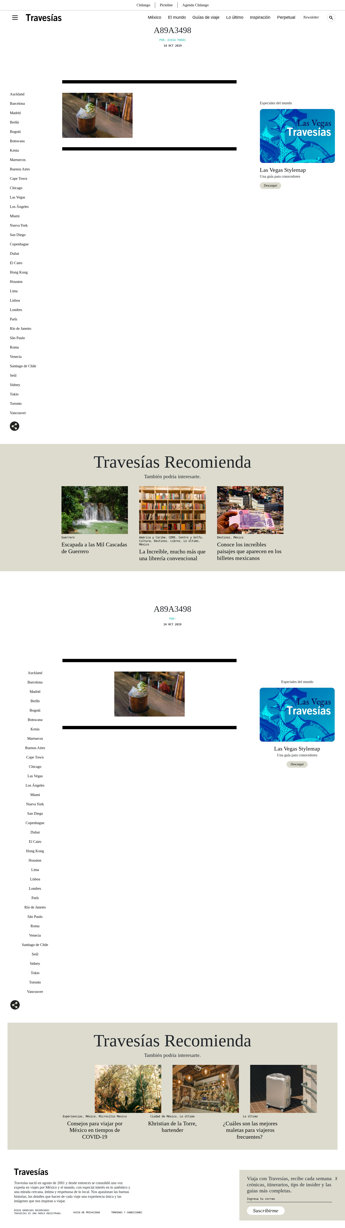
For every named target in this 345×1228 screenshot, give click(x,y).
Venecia (16, 357)
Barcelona (17, 103)
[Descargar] (297, 136)
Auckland (17, 94)
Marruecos (18, 160)
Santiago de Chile (23, 366)
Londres (16, 310)
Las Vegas (17, 197)
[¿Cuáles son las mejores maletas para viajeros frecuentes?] (250, 1089)
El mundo (177, 17)
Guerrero (68, 537)
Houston (16, 282)
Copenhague (19, 244)
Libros (175, 541)
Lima (14, 291)
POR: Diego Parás (172, 40)
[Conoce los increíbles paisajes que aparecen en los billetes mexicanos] (250, 510)
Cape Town (18, 178)
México (154, 17)
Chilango (143, 5)
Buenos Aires (20, 169)
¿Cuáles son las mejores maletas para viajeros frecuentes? (250, 1130)
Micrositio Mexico (113, 1116)
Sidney (15, 385)
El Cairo (16, 263)
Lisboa (15, 300)
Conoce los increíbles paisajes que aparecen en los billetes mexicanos (249, 551)
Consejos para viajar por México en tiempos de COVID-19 (95, 1130)
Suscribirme (265, 1210)
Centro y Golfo (190, 537)
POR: (172, 618)
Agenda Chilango (195, 5)
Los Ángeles (19, 207)
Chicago (16, 188)
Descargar (270, 185)
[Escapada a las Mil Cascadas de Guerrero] (94, 510)
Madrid (15, 113)
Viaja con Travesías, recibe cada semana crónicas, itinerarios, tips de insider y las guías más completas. (289, 1184)
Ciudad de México (163, 1116)
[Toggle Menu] (15, 18)
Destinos (160, 541)
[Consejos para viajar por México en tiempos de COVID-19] (94, 1089)
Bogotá (15, 132)
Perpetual (286, 17)
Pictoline (166, 5)
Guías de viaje (205, 17)
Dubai (14, 253)
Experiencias (72, 1116)
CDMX (172, 537)
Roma (14, 347)
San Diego (18, 235)
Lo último (234, 17)
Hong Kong (19, 272)
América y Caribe (152, 537)
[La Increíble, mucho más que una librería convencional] (172, 510)
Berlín (14, 122)
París (13, 319)
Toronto (16, 404)
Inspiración (260, 17)
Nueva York (19, 225)
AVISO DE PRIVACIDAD (86, 1212)
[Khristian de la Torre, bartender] (172, 1089)
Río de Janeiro (20, 328)
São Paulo (17, 338)
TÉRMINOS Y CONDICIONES (126, 1212)
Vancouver (18, 413)
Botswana (17, 141)
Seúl (13, 375)
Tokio (14, 394)
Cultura (145, 541)
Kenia (14, 150)
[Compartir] (14, 426)
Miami (14, 216)
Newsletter (311, 17)
